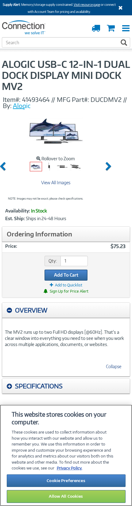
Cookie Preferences (66, 480)
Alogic (22, 106)
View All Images (55, 182)
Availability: (17, 210)
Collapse (113, 366)
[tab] (66, 310)
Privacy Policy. (69, 467)
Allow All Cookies (66, 496)
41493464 (36, 99)
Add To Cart (66, 275)
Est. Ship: (15, 218)
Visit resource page (87, 4)
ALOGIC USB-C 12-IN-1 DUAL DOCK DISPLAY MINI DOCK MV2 (66, 75)
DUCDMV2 (106, 99)
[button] (4, 166)
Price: (11, 246)
